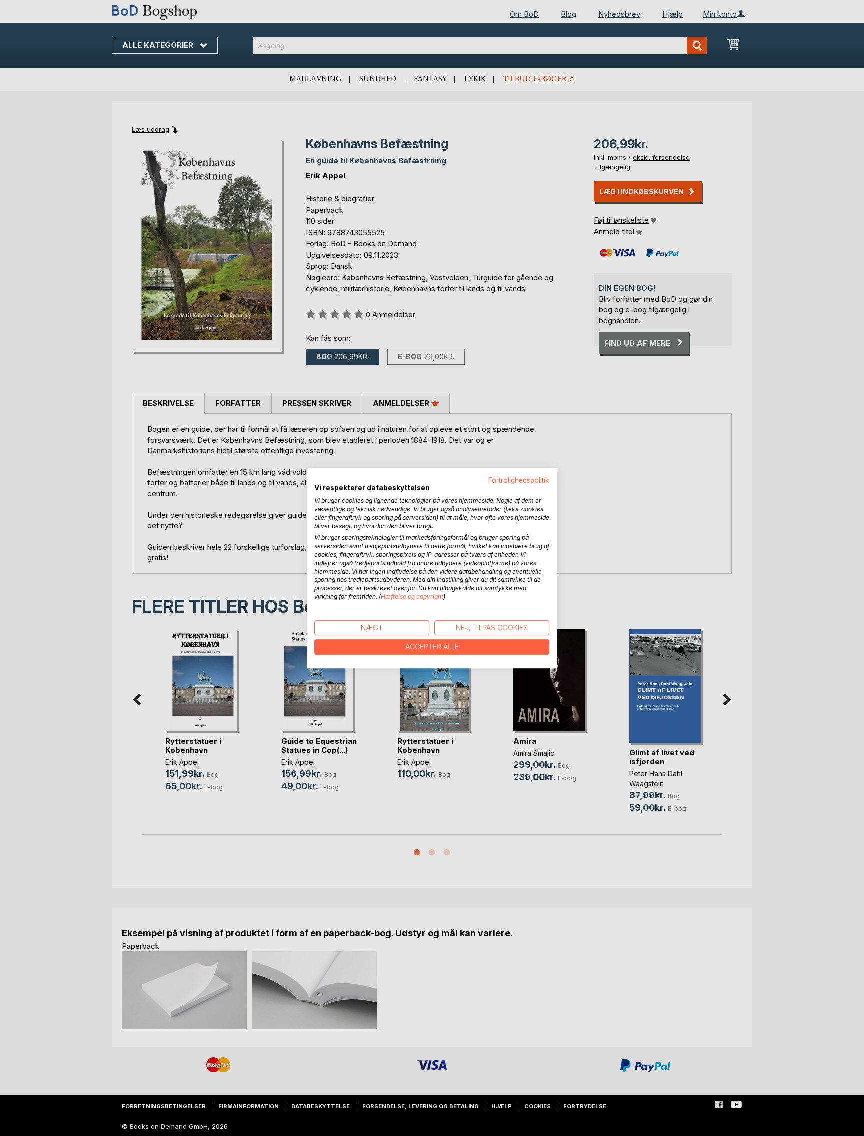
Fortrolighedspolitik (519, 480)
